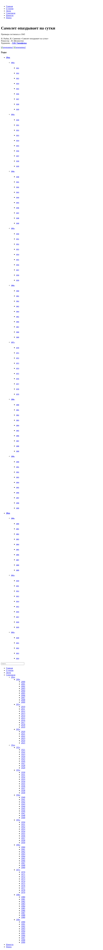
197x (13, 342)
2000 (17, 524)
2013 (17, 596)
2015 (17, 606)
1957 (17, 270)
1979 (17, 394)
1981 (17, 410)
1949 (17, 223)
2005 (17, 549)
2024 (17, 658)
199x (13, 456)
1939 (17, 166)
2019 (17, 627)
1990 (17, 462)
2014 (17, 601)
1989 (17, 451)
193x (13, 114)
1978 (17, 389)
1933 (17, 135)
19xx (8, 57)
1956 (17, 265)
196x (13, 285)
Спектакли (10, 13)
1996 (17, 492)
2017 (17, 617)
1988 (17, 446)
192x (13, 63)
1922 (17, 73)
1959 (17, 280)
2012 (17, 591)
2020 (17, 638)
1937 (17, 156)
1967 (17, 327)
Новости (9, 15)
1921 (17, 68)
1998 (17, 503)
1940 (17, 177)
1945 (17, 202)
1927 (17, 99)
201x (13, 575)
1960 (17, 291)
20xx (8, 513)
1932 (17, 130)
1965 (17, 316)
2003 (17, 539)
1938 (17, 161)
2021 (17, 643)
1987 (17, 441)
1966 (17, 321)
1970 (17, 348)
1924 (17, 83)
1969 (17, 337)
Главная (9, 6)
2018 (17, 622)
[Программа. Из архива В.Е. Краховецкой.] (7, 47)
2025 (23, 743)
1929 (17, 109)
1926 (17, 94)
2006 (17, 554)
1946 (17, 208)
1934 (17, 140)
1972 (17, 358)
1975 (17, 373)
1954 (17, 254)
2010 (17, 581)
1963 (17, 306)
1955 (17, 259)
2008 (17, 565)
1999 (17, 508)
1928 (17, 104)
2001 (17, 529)
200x (13, 518)
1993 (17, 477)
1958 (17, 275)
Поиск (9, 18)
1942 (17, 187)
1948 (17, 218)
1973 (17, 363)
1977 (17, 384)
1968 (17, 332)
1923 (17, 78)
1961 (17, 296)
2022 (17, 648)
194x (13, 171)
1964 (17, 311)
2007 (17, 560)
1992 (17, 472)
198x (13, 399)
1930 (17, 120)
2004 (17, 544)
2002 (17, 534)
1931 (17, 125)
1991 (17, 467)
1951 (17, 239)
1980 (17, 405)
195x (13, 228)
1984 (17, 425)
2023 (17, 653)
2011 (17, 586)
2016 (17, 612)
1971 (17, 353)
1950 (17, 234)
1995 (17, 487)
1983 (17, 420)
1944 (17, 197)
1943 (17, 192)
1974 (17, 368)
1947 (17, 213)
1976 (17, 379)
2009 (17, 570)
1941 (17, 182)
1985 (17, 430)
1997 (17, 498)
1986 (17, 436)
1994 (17, 482)
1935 (17, 146)
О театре (9, 9)
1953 (17, 249)
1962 (17, 301)
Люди (8, 11)
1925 (17, 88)
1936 (17, 151)
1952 (17, 244)
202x (13, 632)
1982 (17, 415)
